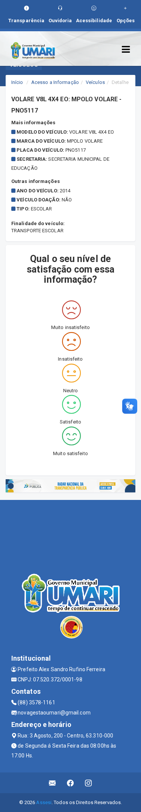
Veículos (95, 82)
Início (17, 82)
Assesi (44, 802)
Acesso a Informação (55, 82)
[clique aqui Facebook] (70, 782)
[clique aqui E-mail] (52, 782)
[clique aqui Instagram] (88, 782)
